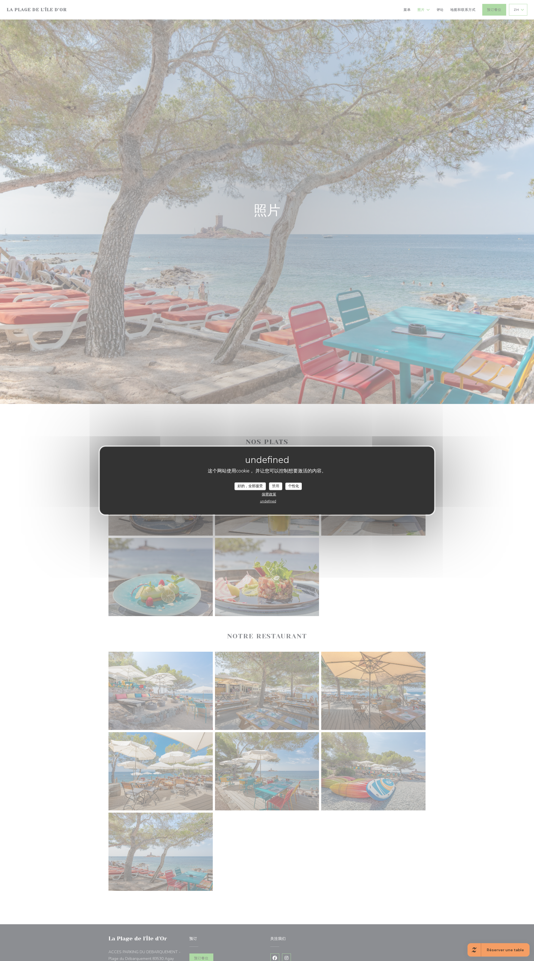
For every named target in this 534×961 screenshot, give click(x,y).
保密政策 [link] (269, 494)
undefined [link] (268, 501)
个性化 (293, 486)
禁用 (275, 486)
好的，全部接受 (250, 486)
